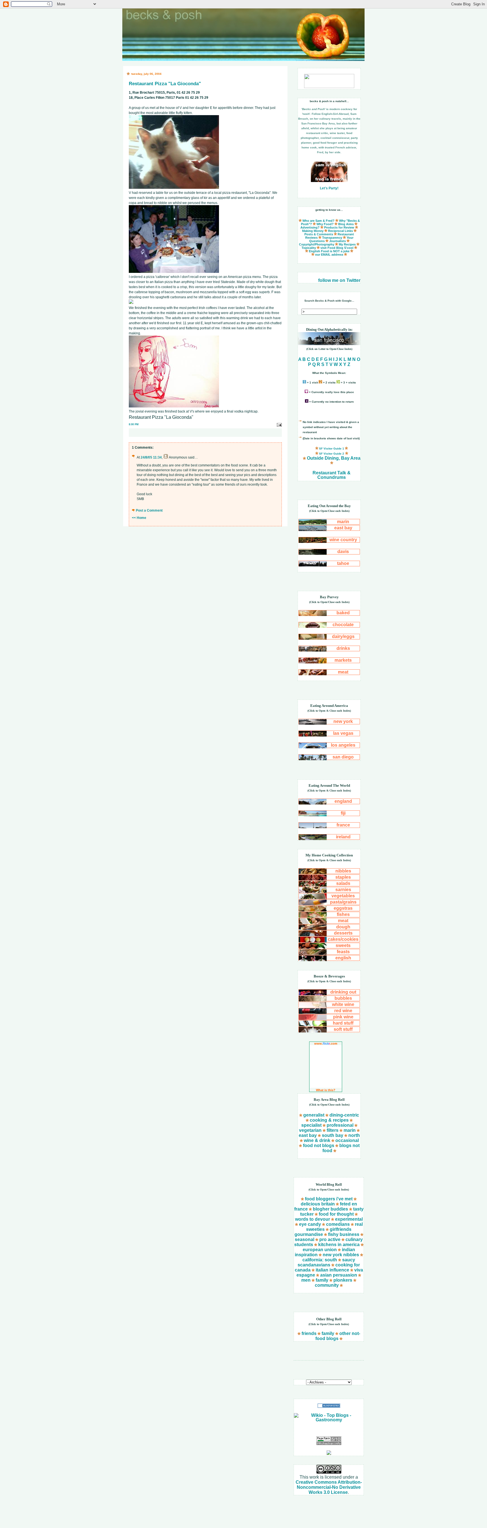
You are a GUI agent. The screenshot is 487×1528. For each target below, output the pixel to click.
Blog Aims (346, 224)
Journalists (337, 241)
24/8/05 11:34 (151, 457)
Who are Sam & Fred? (318, 220)
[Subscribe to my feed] (329, 1453)
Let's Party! (329, 188)
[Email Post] (279, 424)
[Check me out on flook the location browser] (329, 86)
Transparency (332, 237)
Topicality (309, 247)
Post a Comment (149, 510)
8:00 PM (134, 424)
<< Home (139, 518)
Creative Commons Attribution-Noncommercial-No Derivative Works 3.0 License (329, 1487)
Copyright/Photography (316, 244)
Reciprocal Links (340, 231)
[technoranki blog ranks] (329, 1429)
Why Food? (325, 224)
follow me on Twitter (339, 280)
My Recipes (347, 244)
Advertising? (310, 227)
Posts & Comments (318, 234)
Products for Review (339, 227)
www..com (325, 1043)
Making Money (313, 231)
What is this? (325, 1090)
